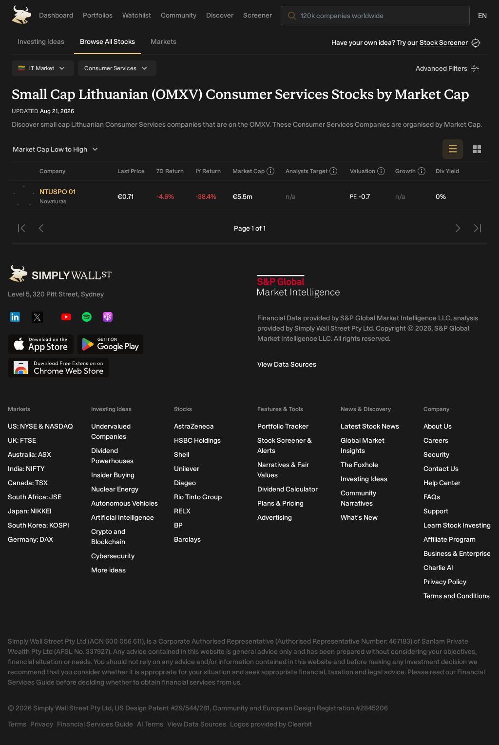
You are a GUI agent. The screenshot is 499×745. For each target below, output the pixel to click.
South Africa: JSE (34, 497)
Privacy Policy (444, 582)
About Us (437, 426)
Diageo (185, 483)
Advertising (274, 517)
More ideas (108, 570)
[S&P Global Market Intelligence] (298, 290)
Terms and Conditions (456, 596)
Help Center (442, 483)
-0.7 (360, 197)
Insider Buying (112, 475)
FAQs (431, 497)
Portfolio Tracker (282, 426)
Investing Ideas (41, 42)
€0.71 (125, 197)
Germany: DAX (30, 539)
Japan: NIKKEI (30, 511)
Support (435, 511)
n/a (291, 197)
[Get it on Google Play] (110, 344)
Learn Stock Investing (457, 525)
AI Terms (150, 724)
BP (178, 525)
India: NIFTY (26, 469)
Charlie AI (438, 568)
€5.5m (242, 197)
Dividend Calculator (287, 489)
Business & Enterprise (457, 553)
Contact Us (441, 469)
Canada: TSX (28, 483)
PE (353, 196)
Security (436, 455)
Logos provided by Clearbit (271, 724)
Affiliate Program (449, 539)
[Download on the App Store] (41, 344)
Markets (163, 42)
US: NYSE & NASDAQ (40, 426)
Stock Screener (444, 43)
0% (441, 197)
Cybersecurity (112, 556)
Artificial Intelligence (122, 517)
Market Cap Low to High (50, 149)
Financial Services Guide (95, 724)
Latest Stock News (370, 426)
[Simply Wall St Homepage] (21, 14)
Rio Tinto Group (198, 497)
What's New (359, 517)
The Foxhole (359, 465)
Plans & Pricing (280, 503)
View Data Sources (286, 364)
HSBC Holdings (197, 440)
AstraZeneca (194, 426)
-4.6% (165, 197)
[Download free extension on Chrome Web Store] (58, 367)
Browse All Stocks (107, 42)
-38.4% (205, 197)
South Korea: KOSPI (38, 525)
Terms (17, 724)
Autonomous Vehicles (124, 503)
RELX (182, 511)
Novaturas (52, 201)
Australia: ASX (29, 455)
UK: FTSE (22, 440)
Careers (435, 440)
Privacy (41, 724)
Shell (181, 455)
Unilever (186, 469)
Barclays (187, 539)
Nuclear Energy (114, 489)
